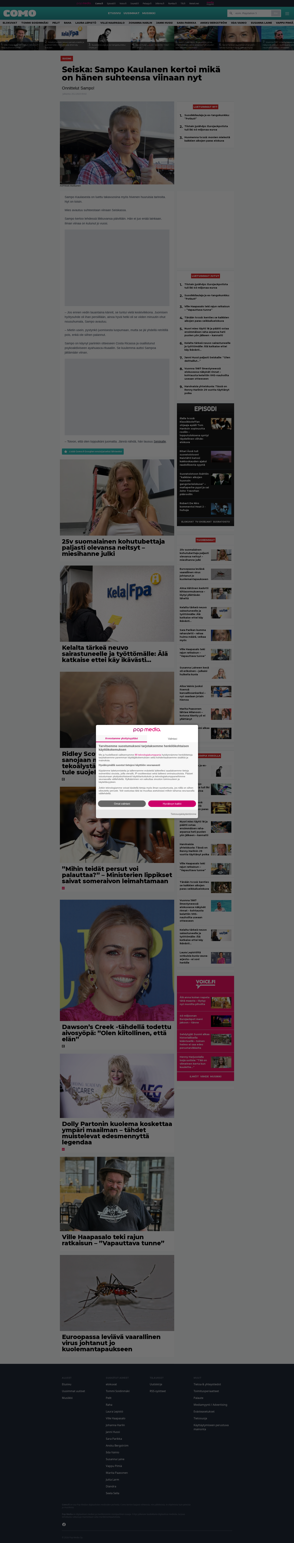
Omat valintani (122, 803)
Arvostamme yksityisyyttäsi (121, 738)
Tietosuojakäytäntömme (183, 813)
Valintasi (172, 738)
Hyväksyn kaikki (172, 803)
